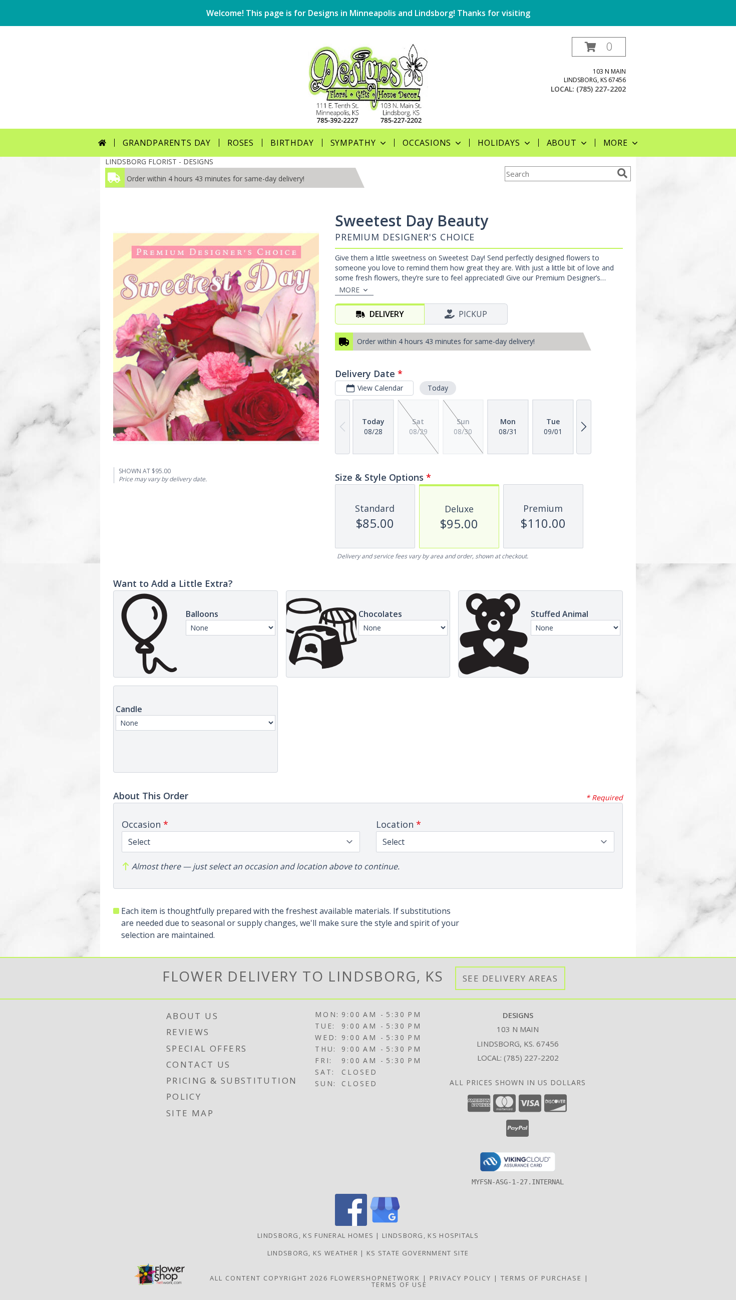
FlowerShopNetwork (375, 1277)
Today (438, 388)
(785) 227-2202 (601, 89)
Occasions (427, 142)
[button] (599, 47)
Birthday (291, 142)
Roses (240, 142)
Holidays (499, 142)
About (562, 142)
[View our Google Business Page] (385, 1223)
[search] (622, 173)
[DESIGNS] (368, 83)
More (615, 142)
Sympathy (353, 142)
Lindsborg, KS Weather (312, 1252)
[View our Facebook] (351, 1223)
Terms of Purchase (541, 1277)
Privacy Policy (460, 1277)
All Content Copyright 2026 (269, 1277)
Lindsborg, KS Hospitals (430, 1235)
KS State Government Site (417, 1252)
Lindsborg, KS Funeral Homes (315, 1235)
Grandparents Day (167, 142)
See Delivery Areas (510, 978)
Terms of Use (399, 1284)
